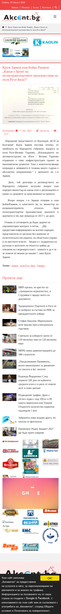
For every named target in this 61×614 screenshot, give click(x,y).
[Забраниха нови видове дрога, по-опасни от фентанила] (9, 419)
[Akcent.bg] (22, 16)
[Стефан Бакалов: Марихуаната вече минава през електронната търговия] (9, 322)
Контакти (46, 7)
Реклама (26, 7)
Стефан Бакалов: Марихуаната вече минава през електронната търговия (35, 325)
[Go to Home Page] (3, 27)
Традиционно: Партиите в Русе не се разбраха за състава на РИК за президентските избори (37, 310)
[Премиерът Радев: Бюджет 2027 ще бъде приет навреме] (9, 431)
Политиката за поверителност (32, 610)
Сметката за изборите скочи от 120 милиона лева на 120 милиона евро (37, 339)
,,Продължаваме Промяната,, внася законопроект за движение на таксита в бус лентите (36, 365)
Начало (15, 7)
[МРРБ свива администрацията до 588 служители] (9, 352)
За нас (36, 7)
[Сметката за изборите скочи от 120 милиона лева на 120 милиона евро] (9, 338)
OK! (49, 578)
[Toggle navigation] (55, 16)
